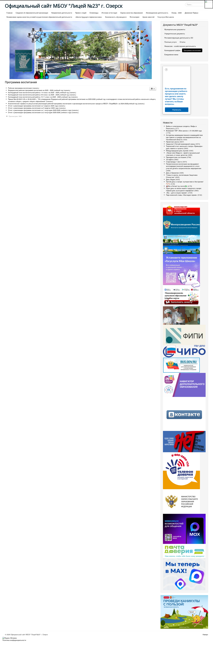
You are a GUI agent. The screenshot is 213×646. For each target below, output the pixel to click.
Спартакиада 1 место (174, 162)
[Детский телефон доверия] (181, 470)
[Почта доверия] (184, 551)
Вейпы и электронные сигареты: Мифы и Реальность (181, 127)
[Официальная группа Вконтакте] (184, 414)
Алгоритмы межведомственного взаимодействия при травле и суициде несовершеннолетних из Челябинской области (184, 137)
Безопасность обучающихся (115, 17)
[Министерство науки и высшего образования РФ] (181, 501)
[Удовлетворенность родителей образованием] (181, 299)
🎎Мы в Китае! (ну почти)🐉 (176, 186)
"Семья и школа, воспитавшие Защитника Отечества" (181, 176)
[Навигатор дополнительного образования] (184, 384)
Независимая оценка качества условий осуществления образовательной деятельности (39, 17)
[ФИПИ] (184, 334)
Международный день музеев (177, 150)
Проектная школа (172, 142)
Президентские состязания (176, 157)
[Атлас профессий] (181, 315)
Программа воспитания (192, 50)
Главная (9, 13)
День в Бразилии (172, 173)
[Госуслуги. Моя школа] (181, 272)
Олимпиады (93, 13)
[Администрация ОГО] (181, 238)
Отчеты (182, 42)
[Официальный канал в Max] (184, 574)
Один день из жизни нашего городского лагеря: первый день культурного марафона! (184, 189)
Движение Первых (191, 13)
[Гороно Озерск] (181, 248)
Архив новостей (148, 17)
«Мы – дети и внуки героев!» (176, 193)
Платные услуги (170, 42)
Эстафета (170, 159)
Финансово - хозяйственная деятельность (180, 46)
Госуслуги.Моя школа (166, 17)
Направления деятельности (61, 13)
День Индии (170, 179)
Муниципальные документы (174, 29)
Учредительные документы (174, 33)
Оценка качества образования (131, 13)
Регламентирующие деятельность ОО (178, 38)
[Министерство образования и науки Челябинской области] (181, 210)
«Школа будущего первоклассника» (88, 17)
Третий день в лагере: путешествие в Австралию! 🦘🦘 (184, 182)
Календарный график (172, 50)
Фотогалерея (134, 17)
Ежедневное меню (171, 54)
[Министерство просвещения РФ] (181, 225)
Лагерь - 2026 (176, 13)
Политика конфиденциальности (14, 640)
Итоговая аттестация (109, 13)
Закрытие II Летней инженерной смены (180, 144)
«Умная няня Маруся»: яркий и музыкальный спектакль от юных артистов (183, 154)
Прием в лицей (80, 13)
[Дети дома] (184, 612)
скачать (36, 88)
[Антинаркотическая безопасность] (184, 441)
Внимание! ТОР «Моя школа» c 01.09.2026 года (184, 130)
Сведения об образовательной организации (32, 13)
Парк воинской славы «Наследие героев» (181, 195)
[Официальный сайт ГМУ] (181, 365)
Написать (176, 109)
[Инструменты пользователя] (152, 89)
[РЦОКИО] (184, 351)
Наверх (205, 634)
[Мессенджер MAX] (184, 528)
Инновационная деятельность (157, 13)
